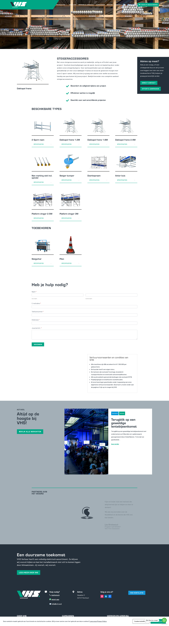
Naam (34, 292)
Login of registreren (149, 4)
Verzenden (38, 344)
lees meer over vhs (28, 572)
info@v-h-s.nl (57, 604)
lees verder (115, 444)
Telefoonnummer (37, 311)
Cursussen (100, 4)
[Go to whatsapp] (164, 620)
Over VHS (72, 4)
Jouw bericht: (37, 328)
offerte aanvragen (150, 89)
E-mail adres (36, 303)
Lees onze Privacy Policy (98, 621)
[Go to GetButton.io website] (164, 624)
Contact (118, 4)
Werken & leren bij (86, 4)
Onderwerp (35, 320)
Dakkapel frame (24, 88)
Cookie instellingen (141, 621)
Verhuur (122, 413)
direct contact (149, 83)
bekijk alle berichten (30, 431)
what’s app (55, 599)
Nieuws (110, 4)
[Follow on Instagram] (102, 596)
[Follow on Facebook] (109, 596)
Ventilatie (115, 413)
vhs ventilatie (136, 593)
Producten (60, 4)
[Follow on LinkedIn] (105, 596)
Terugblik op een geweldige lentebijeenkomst (124, 423)
